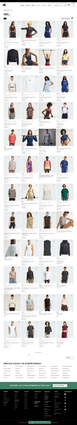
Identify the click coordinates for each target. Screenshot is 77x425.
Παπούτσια (39, 5)
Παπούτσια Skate (54, 366)
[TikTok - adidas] (68, 406)
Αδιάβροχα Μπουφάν (31, 375)
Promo (49, 5)
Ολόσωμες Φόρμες (7, 368)
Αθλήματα (44, 5)
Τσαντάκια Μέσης (7, 370)
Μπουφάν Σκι (41, 368)
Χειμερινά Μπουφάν (54, 368)
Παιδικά (33, 5)
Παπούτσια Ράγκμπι (43, 377)
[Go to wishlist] (70, 5)
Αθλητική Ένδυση (42, 366)
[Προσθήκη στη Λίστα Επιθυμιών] (19, 22)
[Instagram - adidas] (68, 397)
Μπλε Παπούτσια (30, 368)
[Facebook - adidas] (68, 394)
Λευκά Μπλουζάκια (19, 377)
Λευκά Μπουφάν (66, 368)
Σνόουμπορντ (17, 368)
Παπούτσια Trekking (55, 370)
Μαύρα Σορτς (65, 373)
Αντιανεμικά (17, 373)
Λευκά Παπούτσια (30, 377)
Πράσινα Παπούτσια (66, 375)
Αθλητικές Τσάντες (19, 366)
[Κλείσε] (29, 422)
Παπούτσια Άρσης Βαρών (67, 366)
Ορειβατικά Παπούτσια (55, 375)
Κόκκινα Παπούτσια (43, 373)
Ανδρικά (22, 5)
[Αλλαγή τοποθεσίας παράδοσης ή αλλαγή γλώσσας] (73, 3)
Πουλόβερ (17, 370)
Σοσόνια (28, 373)
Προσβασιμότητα (55, 422)
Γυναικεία (28, 5)
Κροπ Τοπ (5, 373)
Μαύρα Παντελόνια (30, 366)
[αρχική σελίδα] (4, 4)
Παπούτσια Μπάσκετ (66, 370)
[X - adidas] (68, 400)
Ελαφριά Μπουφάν (66, 377)
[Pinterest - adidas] (68, 403)
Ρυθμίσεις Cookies (22, 422)
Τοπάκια (5, 377)
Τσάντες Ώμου (41, 375)
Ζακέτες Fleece (54, 377)
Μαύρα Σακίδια (54, 373)
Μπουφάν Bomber (7, 375)
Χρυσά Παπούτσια (30, 370)
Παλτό (5, 366)
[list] (32, 18)
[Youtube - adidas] (68, 409)
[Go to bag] (73, 5)
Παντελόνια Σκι (42, 370)
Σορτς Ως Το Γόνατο (19, 375)
